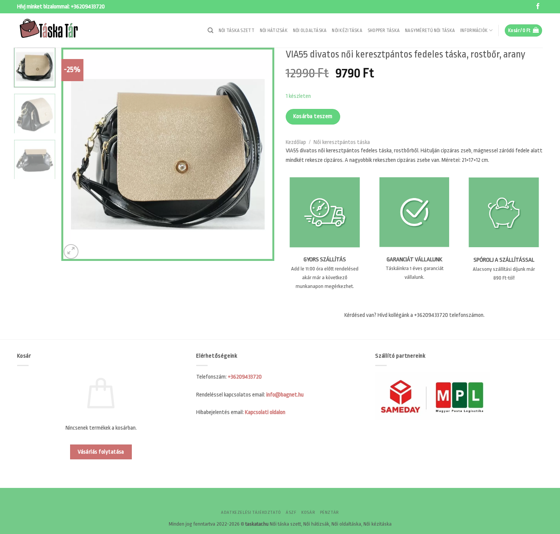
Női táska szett (236, 30)
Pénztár (329, 512)
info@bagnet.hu (285, 395)
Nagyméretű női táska (430, 30)
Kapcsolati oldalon (265, 412)
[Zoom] (71, 251)
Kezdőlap (296, 142)
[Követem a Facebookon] (538, 6)
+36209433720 (88, 6)
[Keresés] (210, 30)
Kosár (308, 512)
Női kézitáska (347, 30)
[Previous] (75, 154)
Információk (474, 30)
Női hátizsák (274, 30)
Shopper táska (384, 30)
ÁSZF (291, 512)
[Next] (260, 154)
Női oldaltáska (310, 30)
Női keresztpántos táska (342, 142)
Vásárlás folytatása (101, 452)
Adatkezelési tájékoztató (251, 512)
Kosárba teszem (313, 116)
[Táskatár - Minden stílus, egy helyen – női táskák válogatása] (55, 30)
